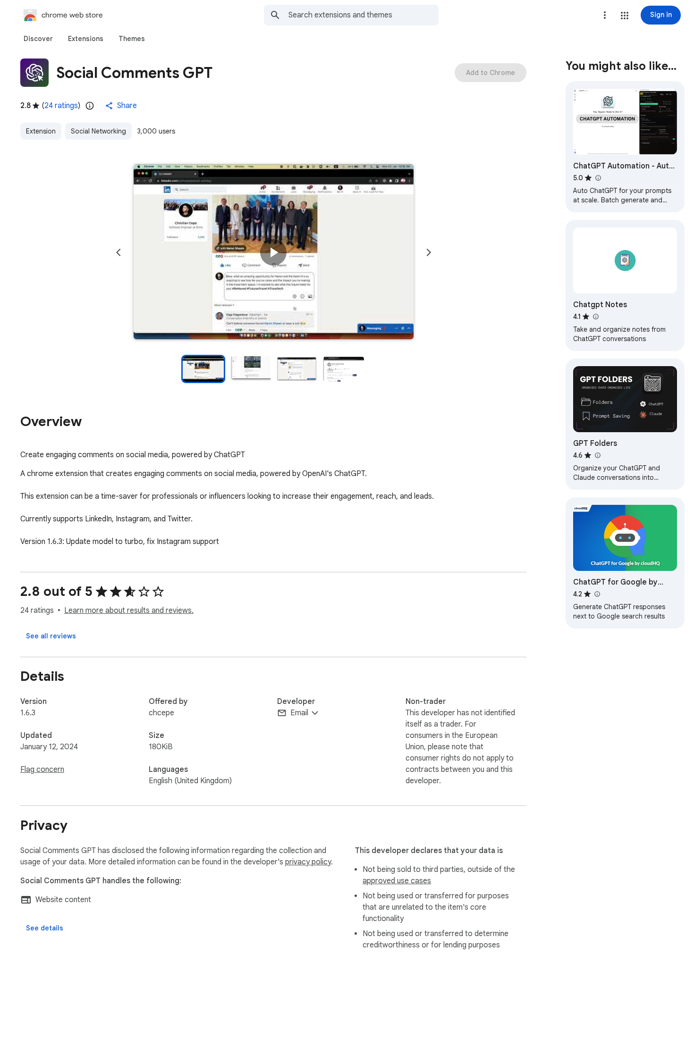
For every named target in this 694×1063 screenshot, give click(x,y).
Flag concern (42, 769)
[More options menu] (604, 15)
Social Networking (98, 131)
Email (299, 713)
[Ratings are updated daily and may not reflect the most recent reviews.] (89, 105)
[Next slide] (428, 252)
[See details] (44, 928)
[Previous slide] (118, 252)
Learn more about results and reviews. (129, 610)
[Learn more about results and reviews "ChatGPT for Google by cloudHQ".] (596, 594)
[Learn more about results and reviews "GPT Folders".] (597, 455)
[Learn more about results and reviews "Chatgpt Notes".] (595, 316)
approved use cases (397, 881)
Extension (41, 131)
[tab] (38, 38)
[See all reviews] (51, 636)
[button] (624, 15)
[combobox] (363, 15)
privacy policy (308, 862)
